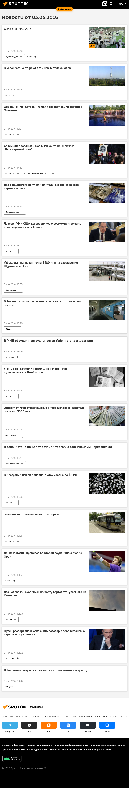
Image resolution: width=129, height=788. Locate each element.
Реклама (88, 749)
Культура (101, 716)
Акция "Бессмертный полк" (36, 173)
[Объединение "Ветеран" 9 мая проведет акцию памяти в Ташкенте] (107, 115)
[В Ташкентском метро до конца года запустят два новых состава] (107, 310)
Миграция (85, 716)
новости (7, 716)
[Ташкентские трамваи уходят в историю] (107, 522)
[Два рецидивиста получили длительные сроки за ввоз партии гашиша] (107, 193)
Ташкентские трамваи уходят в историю (31, 514)
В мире (8, 251)
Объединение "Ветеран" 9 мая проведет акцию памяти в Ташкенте (43, 108)
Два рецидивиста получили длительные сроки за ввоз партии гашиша (41, 186)
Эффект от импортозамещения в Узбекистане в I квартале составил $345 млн (44, 409)
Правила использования (39, 744)
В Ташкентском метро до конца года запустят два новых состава (43, 303)
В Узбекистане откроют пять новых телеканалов (37, 68)
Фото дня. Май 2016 (17, 29)
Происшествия (12, 212)
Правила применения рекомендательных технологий (31, 749)
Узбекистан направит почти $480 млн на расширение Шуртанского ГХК (41, 264)
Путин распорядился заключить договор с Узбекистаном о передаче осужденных (44, 632)
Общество (10, 95)
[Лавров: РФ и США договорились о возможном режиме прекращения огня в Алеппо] (107, 232)
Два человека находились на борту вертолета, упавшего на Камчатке (45, 594)
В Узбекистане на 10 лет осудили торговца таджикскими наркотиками (58, 447)
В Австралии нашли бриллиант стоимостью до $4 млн (41, 475)
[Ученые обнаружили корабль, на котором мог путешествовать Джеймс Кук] (107, 377)
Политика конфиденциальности (71, 744)
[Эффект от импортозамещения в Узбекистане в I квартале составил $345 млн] (107, 416)
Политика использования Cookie (107, 744)
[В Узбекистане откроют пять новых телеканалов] (107, 76)
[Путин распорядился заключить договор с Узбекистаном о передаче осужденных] (107, 639)
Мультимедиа (11, 56)
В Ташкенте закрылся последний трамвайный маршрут (46, 670)
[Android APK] (12, 759)
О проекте (7, 744)
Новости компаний (72, 749)
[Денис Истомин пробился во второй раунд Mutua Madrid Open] (107, 561)
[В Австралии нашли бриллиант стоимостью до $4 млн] (107, 483)
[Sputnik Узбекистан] (16, 6)
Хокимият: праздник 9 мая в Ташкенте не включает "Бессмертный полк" (39, 147)
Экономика (10, 290)
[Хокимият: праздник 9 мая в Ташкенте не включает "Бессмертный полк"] (107, 154)
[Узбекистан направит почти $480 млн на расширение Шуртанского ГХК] (107, 271)
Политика (9, 357)
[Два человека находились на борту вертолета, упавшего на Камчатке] (107, 600)
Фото (29, 56)
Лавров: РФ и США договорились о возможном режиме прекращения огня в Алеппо (42, 225)
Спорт (8, 580)
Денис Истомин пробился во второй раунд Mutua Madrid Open (43, 554)
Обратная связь (102, 749)
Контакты (19, 744)
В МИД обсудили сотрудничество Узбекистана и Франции (48, 341)
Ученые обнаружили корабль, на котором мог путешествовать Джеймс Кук (35, 370)
